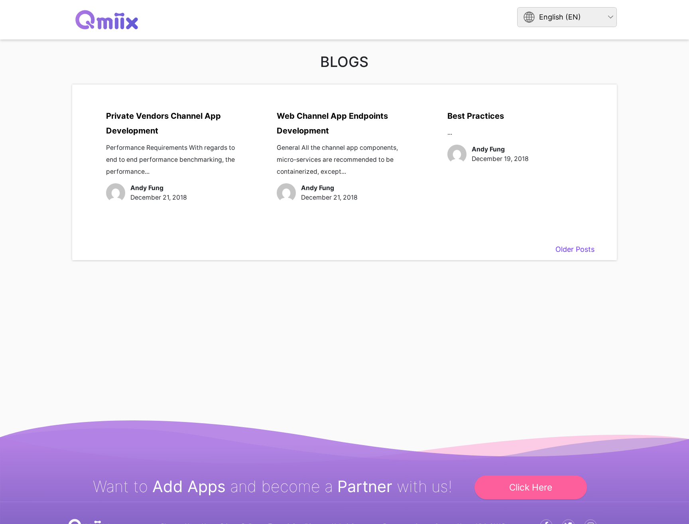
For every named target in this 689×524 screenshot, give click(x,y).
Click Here (530, 487)
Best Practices (475, 116)
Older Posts (575, 249)
